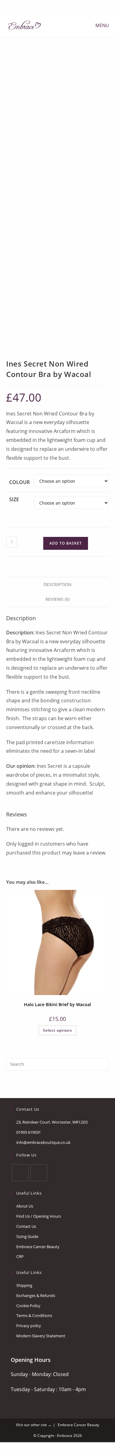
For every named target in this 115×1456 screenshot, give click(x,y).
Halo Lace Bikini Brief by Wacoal (57, 1004)
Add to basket (65, 543)
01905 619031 (28, 1132)
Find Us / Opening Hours (38, 1216)
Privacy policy (28, 1325)
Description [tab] (57, 584)
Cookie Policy (28, 1305)
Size (14, 499)
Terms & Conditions (34, 1315)
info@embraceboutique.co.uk (43, 1142)
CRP (20, 1256)
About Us (24, 1206)
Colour (19, 482)
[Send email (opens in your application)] (61, 6)
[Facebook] (53, 6)
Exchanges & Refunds (35, 1295)
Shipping (24, 1285)
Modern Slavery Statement (40, 1336)
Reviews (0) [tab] (57, 599)
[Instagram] (38, 1172)
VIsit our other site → (34, 1424)
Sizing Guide (27, 1236)
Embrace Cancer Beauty (37, 1246)
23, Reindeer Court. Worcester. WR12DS (52, 1122)
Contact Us (26, 1226)
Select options (57, 1030)
